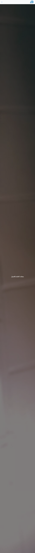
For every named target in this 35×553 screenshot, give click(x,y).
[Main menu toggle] (2, 2)
